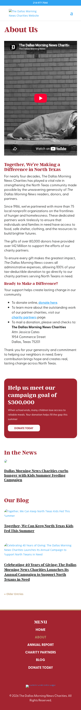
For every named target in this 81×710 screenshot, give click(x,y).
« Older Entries (13, 594)
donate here (47, 302)
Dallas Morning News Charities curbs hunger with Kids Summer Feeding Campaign (36, 475)
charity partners (24, 317)
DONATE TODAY (23, 428)
